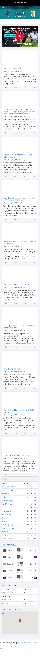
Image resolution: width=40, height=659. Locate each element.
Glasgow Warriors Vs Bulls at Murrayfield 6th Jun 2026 (20, 564)
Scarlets (5, 532)
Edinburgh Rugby (8, 525)
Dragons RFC (7, 535)
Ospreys (5, 521)
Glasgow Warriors (8, 487)
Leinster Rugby (7, 490)
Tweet (15, 87)
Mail (33, 87)
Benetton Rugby (8, 528)
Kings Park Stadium (11, 609)
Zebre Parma (7, 539)
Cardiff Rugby (7, 504)
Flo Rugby (5, 589)
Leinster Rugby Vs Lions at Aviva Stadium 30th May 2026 (20, 570)
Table (4, 479)
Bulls (4, 497)
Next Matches (9, 544)
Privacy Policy (26, 643)
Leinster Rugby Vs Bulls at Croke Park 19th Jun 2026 (20, 550)
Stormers (5, 494)
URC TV (5, 603)
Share (36, 7)
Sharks (7, 17)
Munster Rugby (7, 501)
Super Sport (6, 600)
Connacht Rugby (8, 511)
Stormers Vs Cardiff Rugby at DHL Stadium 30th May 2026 (20, 577)
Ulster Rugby (6, 514)
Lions (4, 507)
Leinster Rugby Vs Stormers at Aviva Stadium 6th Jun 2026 (20, 557)
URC (3, 7)
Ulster (33, 17)
